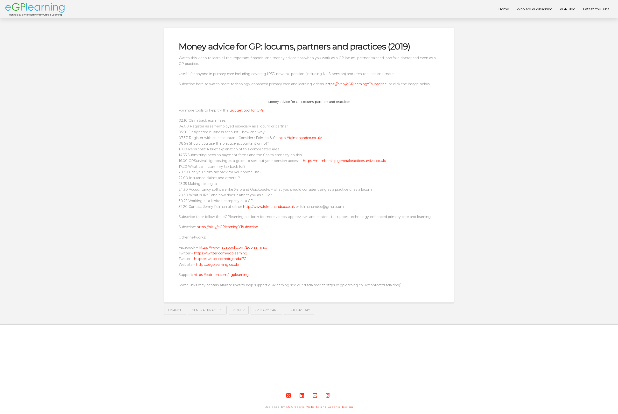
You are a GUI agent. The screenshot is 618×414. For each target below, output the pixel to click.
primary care (266, 310)
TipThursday (299, 310)
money (238, 310)
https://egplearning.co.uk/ (217, 264)
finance (175, 310)
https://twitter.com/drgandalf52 (220, 259)
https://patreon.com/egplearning (221, 275)
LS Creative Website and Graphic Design (319, 406)
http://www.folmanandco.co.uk (269, 206)
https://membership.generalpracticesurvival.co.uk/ (344, 161)
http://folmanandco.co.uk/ (300, 138)
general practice (207, 310)
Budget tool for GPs (247, 110)
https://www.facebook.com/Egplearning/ (233, 247)
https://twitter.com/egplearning (220, 253)
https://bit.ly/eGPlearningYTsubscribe (356, 84)
